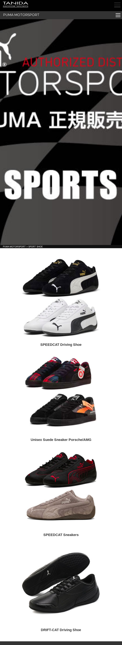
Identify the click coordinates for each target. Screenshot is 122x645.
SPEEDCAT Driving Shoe (60, 344)
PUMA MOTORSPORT (21, 15)
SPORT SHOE (35, 246)
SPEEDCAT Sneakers (61, 535)
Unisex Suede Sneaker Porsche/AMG (61, 440)
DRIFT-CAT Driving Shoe (61, 630)
